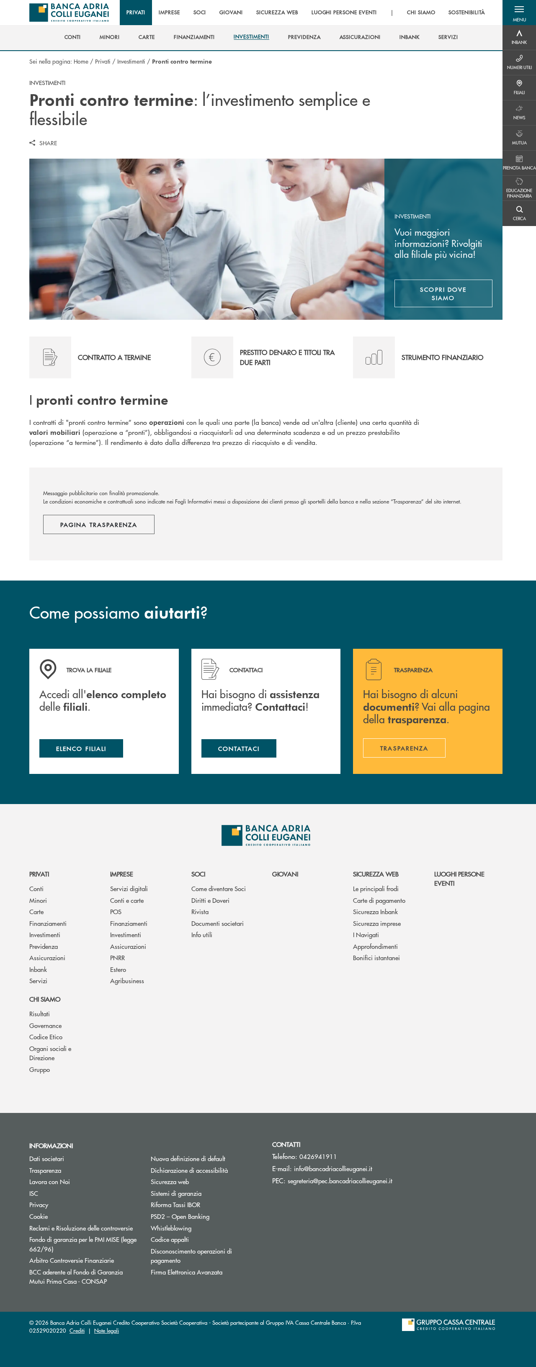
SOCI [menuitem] (199, 12)
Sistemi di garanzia (205, 1193)
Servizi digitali (129, 888)
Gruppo (39, 1069)
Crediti (77, 1330)
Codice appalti (170, 1239)
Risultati (39, 1013)
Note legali (106, 1330)
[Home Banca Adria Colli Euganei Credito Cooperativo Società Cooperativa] (69, 12)
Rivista (200, 911)
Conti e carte (127, 900)
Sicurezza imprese (377, 923)
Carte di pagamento (379, 900)
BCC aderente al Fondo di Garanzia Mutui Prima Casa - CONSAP (83, 1276)
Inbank (38, 969)
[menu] (306, 12)
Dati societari (46, 1158)
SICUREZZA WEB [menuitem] (277, 12)
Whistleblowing (171, 1227)
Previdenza (43, 946)
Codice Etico (45, 1036)
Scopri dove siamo (443, 293)
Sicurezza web (376, 873)
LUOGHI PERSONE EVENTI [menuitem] (344, 12)
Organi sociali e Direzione (50, 1053)
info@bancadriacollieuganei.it (333, 1168)
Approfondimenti (375, 946)
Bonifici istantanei (376, 957)
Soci (198, 873)
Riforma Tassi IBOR (205, 1204)
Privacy (38, 1204)
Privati (103, 61)
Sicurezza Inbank (375, 911)
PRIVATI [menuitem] (135, 12)
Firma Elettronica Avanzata (186, 1271)
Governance (45, 1025)
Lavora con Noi (49, 1181)
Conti (36, 888)
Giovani (285, 873)
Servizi (38, 980)
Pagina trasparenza (98, 524)
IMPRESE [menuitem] (169, 12)
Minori (38, 900)
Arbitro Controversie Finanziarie (83, 1260)
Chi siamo (44, 998)
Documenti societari (217, 923)
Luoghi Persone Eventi (459, 878)
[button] (519, 12)
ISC (33, 1193)
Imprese (121, 873)
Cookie (38, 1216)
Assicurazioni (47, 957)
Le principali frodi (376, 888)
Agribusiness (127, 980)
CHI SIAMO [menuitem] (421, 12)
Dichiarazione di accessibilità (189, 1170)
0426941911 (318, 1156)
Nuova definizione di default (188, 1158)
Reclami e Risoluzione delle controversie (81, 1227)
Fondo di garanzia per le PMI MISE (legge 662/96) (83, 1244)
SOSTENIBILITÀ (466, 12)
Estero (118, 969)
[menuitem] (73, 37)
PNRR (117, 957)
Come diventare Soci (218, 888)
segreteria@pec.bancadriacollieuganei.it (340, 1180)
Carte (36, 911)
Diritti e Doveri (210, 900)
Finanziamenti (48, 923)
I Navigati (366, 934)
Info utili (201, 934)
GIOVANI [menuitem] (231, 12)
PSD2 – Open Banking (180, 1216)
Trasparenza (45, 1170)
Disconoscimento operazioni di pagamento (191, 1255)
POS (115, 911)
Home (81, 61)
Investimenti (131, 61)
